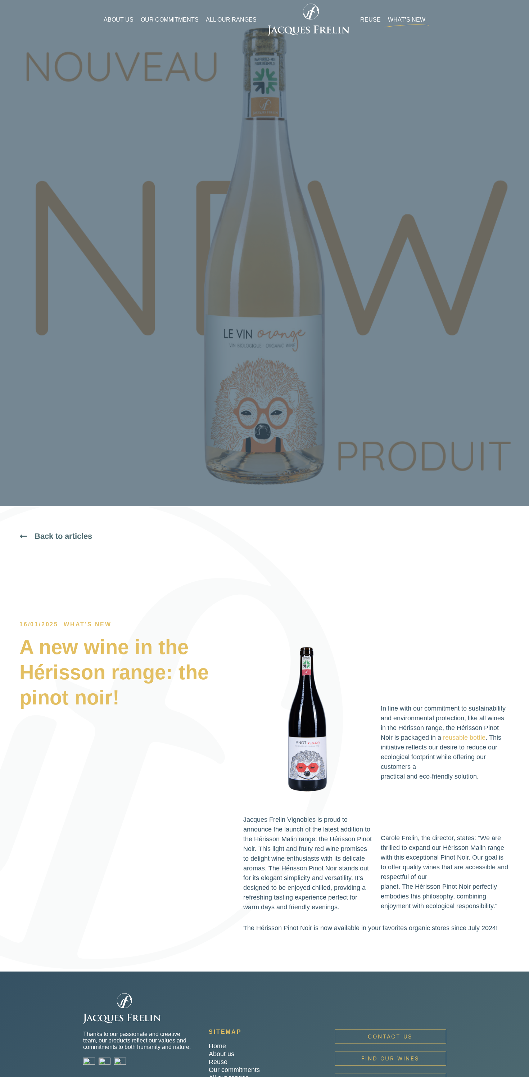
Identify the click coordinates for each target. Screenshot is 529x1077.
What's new (88, 624)
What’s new (406, 20)
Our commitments (170, 20)
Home (217, 1046)
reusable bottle (464, 737)
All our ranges (231, 20)
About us (119, 20)
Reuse (370, 20)
